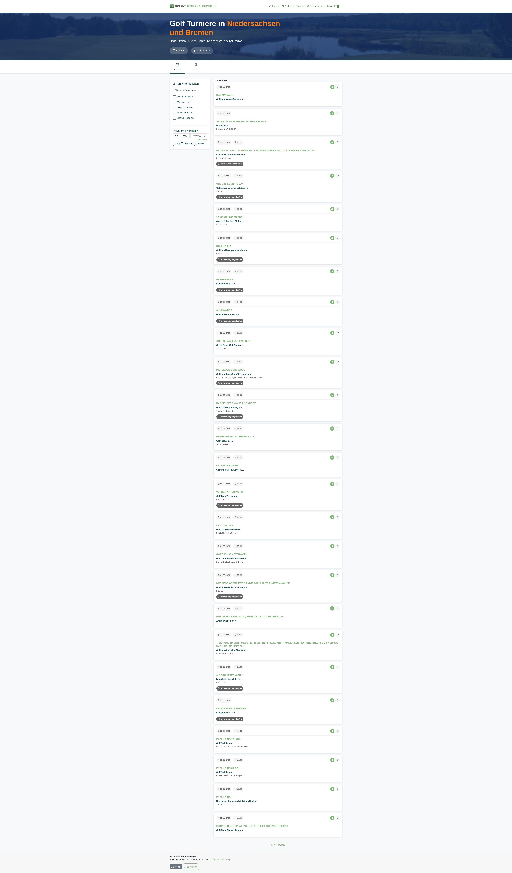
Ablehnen (176, 867)
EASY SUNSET (224, 525)
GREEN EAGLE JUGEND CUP (233, 341)
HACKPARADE (224, 95)
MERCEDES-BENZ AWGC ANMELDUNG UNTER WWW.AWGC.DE (253, 583)
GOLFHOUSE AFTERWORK (232, 554)
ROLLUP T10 (223, 246)
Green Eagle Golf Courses (229, 345)
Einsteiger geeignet (186, 118)
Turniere (276, 6)
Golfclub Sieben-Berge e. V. (230, 99)
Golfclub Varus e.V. (225, 284)
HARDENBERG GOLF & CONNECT (236, 403)
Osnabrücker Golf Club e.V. (230, 221)
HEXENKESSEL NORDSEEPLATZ (235, 436)
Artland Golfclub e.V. (226, 621)
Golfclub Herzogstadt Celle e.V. (231, 250)
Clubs (288, 6)
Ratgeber (300, 6)
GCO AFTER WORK (227, 465)
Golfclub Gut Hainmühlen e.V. (231, 154)
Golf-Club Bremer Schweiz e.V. (231, 558)
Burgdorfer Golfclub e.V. (228, 679)
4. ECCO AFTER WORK (229, 675)
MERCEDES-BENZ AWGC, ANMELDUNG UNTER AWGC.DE (249, 616)
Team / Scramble (185, 107)
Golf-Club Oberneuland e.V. (230, 470)
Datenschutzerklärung (220, 859)
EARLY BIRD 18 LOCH (228, 739)
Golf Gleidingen (224, 743)
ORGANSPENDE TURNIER (231, 708)
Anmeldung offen (185, 97)
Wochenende (183, 102)
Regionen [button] (314, 6)
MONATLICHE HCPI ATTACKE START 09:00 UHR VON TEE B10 (252, 826)
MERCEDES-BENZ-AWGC (230, 369)
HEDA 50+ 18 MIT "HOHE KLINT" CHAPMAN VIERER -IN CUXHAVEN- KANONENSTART (265, 150)
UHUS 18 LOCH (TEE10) (229, 183)
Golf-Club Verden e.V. (227, 496)
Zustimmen (190, 866)
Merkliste (333, 6)
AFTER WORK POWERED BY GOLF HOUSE (241, 121)
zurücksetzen (202, 140)
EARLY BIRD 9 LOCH (228, 768)
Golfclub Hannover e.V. (227, 314)
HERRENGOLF (224, 279)
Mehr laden (278, 845)
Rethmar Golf (223, 126)
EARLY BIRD (223, 797)
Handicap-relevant (185, 113)
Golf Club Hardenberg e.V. (229, 407)
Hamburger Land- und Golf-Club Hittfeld (236, 801)
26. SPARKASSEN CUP (229, 217)
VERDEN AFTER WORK (229, 492)
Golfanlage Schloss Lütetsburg (232, 188)
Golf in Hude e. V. (224, 441)
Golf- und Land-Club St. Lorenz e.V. (234, 374)
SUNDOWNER (224, 310)
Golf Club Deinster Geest (228, 529)
